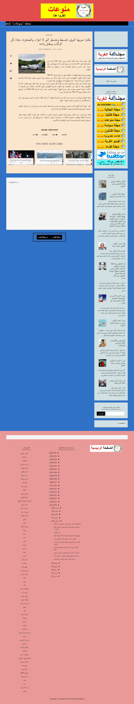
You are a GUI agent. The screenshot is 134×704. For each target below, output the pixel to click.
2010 (55, 505)
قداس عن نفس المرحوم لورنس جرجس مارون (66, 552)
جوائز (24, 541)
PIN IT (34, 134)
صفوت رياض (24, 574)
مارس (55, 576)
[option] (78, 159)
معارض (24, 643)
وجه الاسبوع (24, 687)
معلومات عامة (24, 654)
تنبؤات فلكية (24, 526)
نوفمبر (56, 511)
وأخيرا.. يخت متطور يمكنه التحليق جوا (65, 539)
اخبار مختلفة (24, 479)
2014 (55, 492)
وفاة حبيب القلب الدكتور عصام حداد (118, 244)
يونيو (55, 566)
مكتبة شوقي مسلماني (24, 658)
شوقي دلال (24, 567)
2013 (55, 495)
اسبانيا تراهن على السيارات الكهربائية (64, 559)
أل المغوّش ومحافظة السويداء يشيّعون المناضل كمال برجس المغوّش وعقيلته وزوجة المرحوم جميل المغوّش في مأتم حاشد (117, 270)
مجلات (24, 625)
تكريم (24, 523)
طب (24, 578)
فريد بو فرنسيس (24, 603)
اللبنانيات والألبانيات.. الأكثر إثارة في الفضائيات (117, 342)
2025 (55, 456)
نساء (24, 684)
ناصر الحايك (24, 676)
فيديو (24, 607)
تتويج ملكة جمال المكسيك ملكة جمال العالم (67, 535)
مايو (55, 570)
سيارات (24, 563)
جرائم (24, 534)
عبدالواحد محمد (24, 589)
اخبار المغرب (24, 468)
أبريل (56, 573)
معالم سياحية (24, 647)
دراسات (24, 548)
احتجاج (24, 457)
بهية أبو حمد (24, 512)
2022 (55, 466)
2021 (55, 469)
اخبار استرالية (24, 464)
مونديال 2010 (24, 673)
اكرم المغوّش (24, 497)
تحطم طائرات (49, 35)
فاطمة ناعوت (24, 600)
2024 (55, 459)
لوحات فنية (24, 614)
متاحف (24, 621)
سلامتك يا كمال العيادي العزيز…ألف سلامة (66, 556)
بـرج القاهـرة (57, 532)
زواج (24, 556)
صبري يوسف (24, 570)
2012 (55, 498)
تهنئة (24, 530)
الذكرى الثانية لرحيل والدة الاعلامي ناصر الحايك (118, 183)
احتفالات (24, 461)
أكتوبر (56, 514)
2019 (55, 476)
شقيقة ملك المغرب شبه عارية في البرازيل (117, 195)
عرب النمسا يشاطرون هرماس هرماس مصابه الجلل (117, 362)
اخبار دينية (24, 475)
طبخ (24, 581)
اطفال (24, 490)
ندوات (24, 680)
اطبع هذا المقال (111, 81)
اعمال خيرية (24, 493)
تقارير (24, 519)
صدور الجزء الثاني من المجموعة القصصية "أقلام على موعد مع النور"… (117, 299)
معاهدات (24, 651)
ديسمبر (56, 508)
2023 (55, 462)
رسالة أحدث (42, 237)
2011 (55, 502)
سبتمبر (55, 518)
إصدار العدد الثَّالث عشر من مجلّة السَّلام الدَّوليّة (117, 322)
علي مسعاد (24, 596)
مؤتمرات (24, 618)
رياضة (24, 552)
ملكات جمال (24, 662)
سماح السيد (24, 559)
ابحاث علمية (24, 453)
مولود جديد (24, 669)
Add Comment (44, 49)
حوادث (24, 545)
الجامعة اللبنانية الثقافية (24, 501)
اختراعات (24, 483)
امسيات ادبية (24, 508)
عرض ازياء (24, 592)
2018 (55, 479)
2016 (55, 485)
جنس (24, 537)
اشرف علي (24, 486)
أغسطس (56, 521)
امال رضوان (24, 504)
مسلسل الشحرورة (24, 640)
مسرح (24, 636)
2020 (55, 472)
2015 (55, 489)
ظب (24, 585)
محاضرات (24, 629)
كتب (24, 611)
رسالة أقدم (57, 237)
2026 (54, 453)
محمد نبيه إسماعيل (24, 632)
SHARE (63, 134)
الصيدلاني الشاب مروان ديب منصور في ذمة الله (67, 524)
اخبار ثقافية (24, 472)
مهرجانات (24, 665)
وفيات (24, 691)
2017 (55, 482)
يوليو (55, 563)
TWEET (54, 134)
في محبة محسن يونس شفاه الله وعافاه (117, 381)
